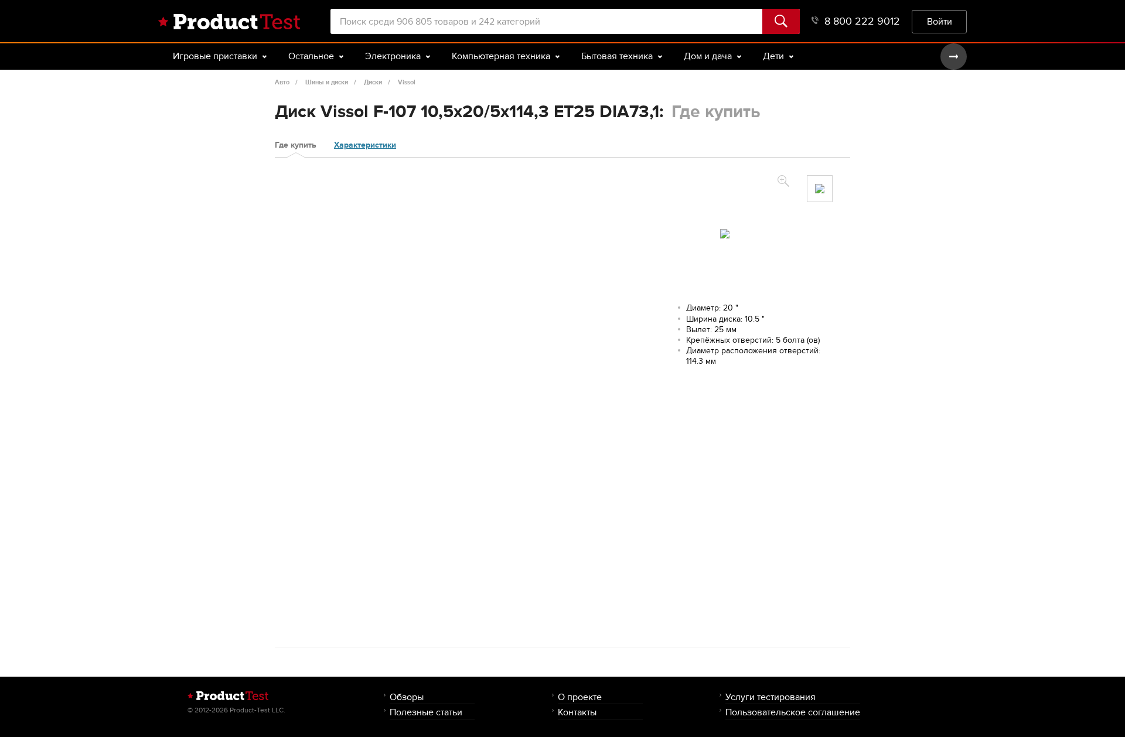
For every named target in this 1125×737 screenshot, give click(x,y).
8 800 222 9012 (862, 21)
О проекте (580, 696)
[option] (820, 188)
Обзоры (407, 696)
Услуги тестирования (770, 696)
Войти (939, 21)
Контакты (577, 712)
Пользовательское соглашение (792, 712)
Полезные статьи (426, 712)
